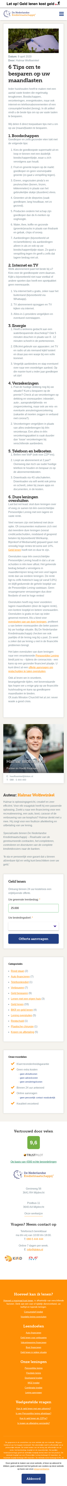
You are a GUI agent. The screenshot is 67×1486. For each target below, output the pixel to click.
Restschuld (17, 1021)
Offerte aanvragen (33, 939)
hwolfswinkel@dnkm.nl (21, 776)
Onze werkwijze (33, 1213)
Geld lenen (14, 550)
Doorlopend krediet (33, 1378)
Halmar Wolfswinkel (36, 795)
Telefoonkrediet (20, 982)
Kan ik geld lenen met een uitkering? (33, 1408)
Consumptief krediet (33, 1312)
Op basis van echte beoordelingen (34, 1161)
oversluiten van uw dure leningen (27, 621)
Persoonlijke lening (33, 1368)
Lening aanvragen (33, 1392)
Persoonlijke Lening (47, 655)
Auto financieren (20, 976)
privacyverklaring (41, 1469)
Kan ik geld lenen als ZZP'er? (33, 1418)
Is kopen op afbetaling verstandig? (33, 1423)
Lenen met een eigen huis (26, 998)
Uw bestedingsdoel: (20, 917)
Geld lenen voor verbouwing (33, 1337)
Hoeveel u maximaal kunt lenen (18, 1300)
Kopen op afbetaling (22, 1032)
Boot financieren (33, 1347)
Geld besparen (19, 993)
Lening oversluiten (21, 1015)
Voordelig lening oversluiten (33, 1317)
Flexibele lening (33, 1373)
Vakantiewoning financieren (33, 1342)
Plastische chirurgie (22, 1026)
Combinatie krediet (33, 1387)
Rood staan (17, 971)
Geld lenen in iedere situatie (33, 1352)
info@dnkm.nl (35, 1249)
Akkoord (34, 1479)
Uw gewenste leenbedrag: (24, 899)
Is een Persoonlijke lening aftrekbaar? (33, 1413)
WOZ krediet (34, 1383)
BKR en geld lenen (22, 1009)
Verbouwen (17, 987)
